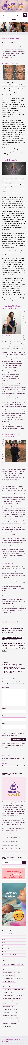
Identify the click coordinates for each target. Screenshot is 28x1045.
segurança (5, 1023)
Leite (18, 1004)
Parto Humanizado (8, 1012)
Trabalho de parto (14, 1023)
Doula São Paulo (9, 667)
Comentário (6, 687)
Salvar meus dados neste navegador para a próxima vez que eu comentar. (13, 734)
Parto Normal (5, 952)
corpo (19, 972)
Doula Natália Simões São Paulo (14, 665)
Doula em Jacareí (7, 984)
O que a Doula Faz (7, 1009)
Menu (14, 19)
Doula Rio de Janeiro (19, 989)
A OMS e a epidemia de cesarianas (12, 625)
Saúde (21, 1020)
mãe (13, 1006)
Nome (4, 708)
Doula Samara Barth (8, 995)
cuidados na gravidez (8, 975)
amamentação (15, 964)
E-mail (4, 716)
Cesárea (4, 940)
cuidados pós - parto (8, 978)
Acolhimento (6, 964)
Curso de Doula (19, 978)
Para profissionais (6, 949)
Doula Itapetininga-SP (8, 987)
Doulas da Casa (19, 995)
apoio (22, 964)
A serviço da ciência (7, 934)
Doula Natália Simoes (16, 664)
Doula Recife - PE (7, 989)
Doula (6, 662)
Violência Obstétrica (8, 1026)
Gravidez (4, 946)
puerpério (21, 1018)
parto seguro (14, 1015)
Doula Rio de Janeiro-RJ (9, 992)
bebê (16, 967)
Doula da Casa (11, 981)
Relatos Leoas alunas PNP (9, 955)
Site (3, 723)
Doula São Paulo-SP (18, 998)
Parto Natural (17, 671)
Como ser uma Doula (8, 970)
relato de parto (14, 1020)
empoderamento (7, 1001)
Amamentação (6, 937)
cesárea (21, 967)
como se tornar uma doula (9, 972)
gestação (16, 1001)
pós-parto (5, 1020)
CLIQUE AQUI (9, 603)
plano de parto (6, 1018)
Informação (12, 1004)
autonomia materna (8, 967)
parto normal (9, 672)
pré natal (14, 1018)
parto (15, 1009)
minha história (15, 668)
